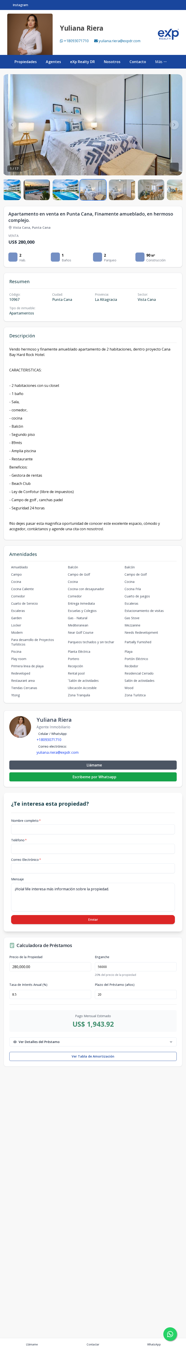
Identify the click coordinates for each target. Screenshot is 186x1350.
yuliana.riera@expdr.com (119, 40)
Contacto (138, 61)
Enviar (93, 919)
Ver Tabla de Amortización (93, 1056)
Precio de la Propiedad (25, 957)
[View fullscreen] (174, 167)
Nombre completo (26, 820)
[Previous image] (11, 124)
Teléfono (19, 840)
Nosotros (112, 61)
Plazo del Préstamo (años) (115, 984)
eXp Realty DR (82, 61)
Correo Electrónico (26, 859)
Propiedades (26, 61)
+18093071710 (76, 40)
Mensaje (17, 879)
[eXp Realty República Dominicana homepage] (168, 34)
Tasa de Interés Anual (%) (28, 984)
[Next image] (174, 124)
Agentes (53, 61)
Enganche (102, 957)
